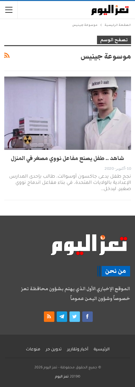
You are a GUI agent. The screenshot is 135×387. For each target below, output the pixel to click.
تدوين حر (54, 349)
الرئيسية (101, 349)
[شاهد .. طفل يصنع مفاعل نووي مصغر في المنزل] (67, 113)
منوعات (33, 349)
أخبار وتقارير (77, 349)
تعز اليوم (62, 377)
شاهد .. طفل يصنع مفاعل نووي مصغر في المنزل (67, 158)
